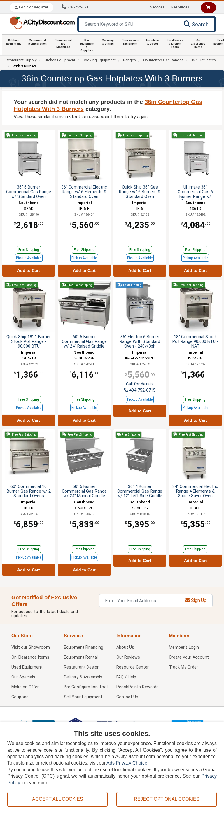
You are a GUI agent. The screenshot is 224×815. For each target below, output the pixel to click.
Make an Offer (25, 687)
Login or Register (33, 7)
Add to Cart (28, 270)
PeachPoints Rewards (137, 687)
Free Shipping (28, 250)
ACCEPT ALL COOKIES (57, 799)
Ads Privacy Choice (126, 762)
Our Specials (23, 677)
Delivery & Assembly (83, 677)
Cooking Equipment (99, 60)
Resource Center (132, 667)
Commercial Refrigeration (37, 42)
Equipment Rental (81, 657)
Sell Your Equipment (83, 696)
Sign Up (198, 600)
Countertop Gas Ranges (163, 60)
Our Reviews (128, 657)
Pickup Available (28, 258)
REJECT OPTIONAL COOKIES (167, 799)
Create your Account (189, 657)
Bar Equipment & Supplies (87, 45)
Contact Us (127, 696)
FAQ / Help (126, 677)
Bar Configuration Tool (86, 687)
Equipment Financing (83, 647)
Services (157, 7)
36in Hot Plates (203, 60)
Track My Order (183, 667)
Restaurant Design (81, 667)
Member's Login (184, 647)
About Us (125, 647)
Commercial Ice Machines (63, 43)
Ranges (129, 60)
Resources (180, 7)
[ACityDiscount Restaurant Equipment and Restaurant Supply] (42, 22)
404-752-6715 (79, 7)
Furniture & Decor (152, 42)
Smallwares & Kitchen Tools (175, 43)
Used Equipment (27, 667)
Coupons (20, 696)
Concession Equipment (130, 42)
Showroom (30, 647)
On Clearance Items (198, 43)
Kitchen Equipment (13, 42)
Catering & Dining (108, 42)
